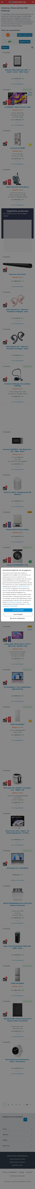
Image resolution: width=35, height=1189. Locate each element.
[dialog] (17, 594)
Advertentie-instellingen (15, 602)
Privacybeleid (14, 606)
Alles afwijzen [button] (18, 614)
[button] (17, 618)
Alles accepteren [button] (18, 610)
